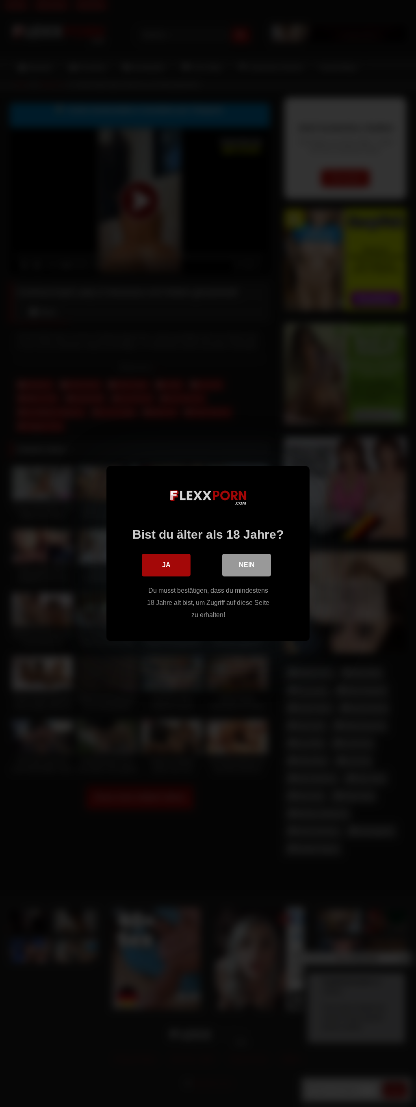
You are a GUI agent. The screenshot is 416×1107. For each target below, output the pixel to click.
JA (166, 564)
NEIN (247, 564)
